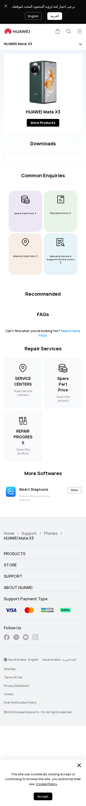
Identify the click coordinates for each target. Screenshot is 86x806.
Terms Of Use (13, 677)
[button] (57, 31)
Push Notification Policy (20, 703)
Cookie (8, 694)
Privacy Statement (16, 686)
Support (29, 533)
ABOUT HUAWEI (18, 587)
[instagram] (35, 638)
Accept (43, 796)
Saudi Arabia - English (23, 660)
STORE (10, 565)
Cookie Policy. (46, 784)
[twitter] (16, 638)
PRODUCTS (14, 554)
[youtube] (26, 638)
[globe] (5, 659)
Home (9, 533)
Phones (51, 533)
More (74, 490)
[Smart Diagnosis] (11, 492)
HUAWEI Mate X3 (18, 44)
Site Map (10, 669)
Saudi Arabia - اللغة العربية (59, 660)
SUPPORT (13, 576)
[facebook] (7, 638)
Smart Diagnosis (33, 489)
